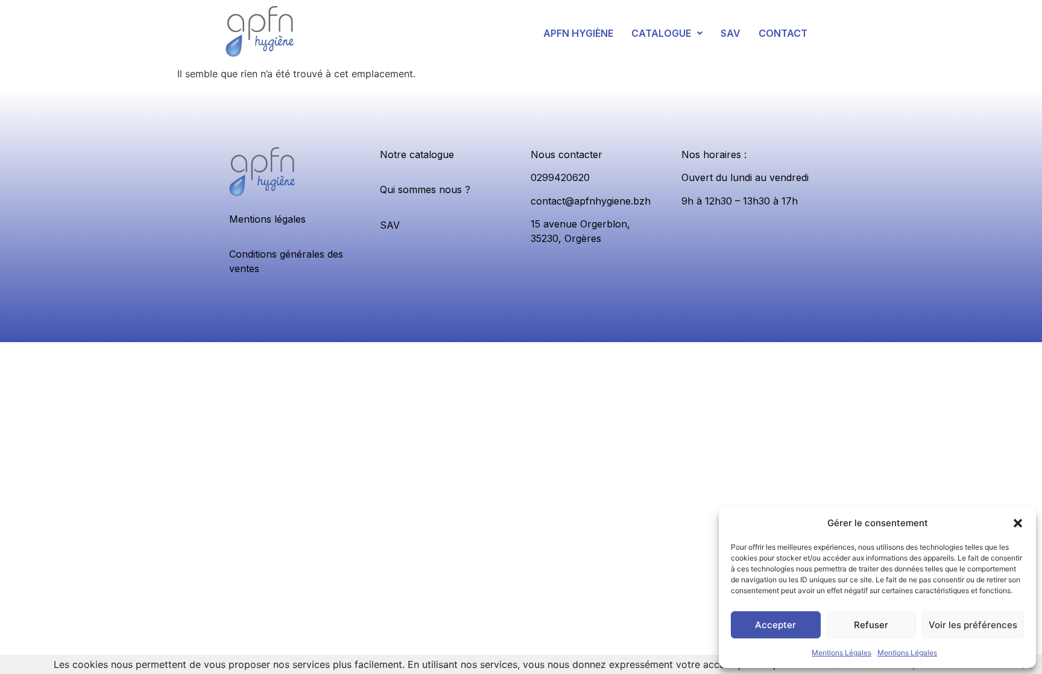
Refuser (871, 625)
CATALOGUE (661, 33)
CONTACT (783, 33)
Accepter (775, 625)
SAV (730, 33)
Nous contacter (566, 154)
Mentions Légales (841, 652)
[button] (1018, 523)
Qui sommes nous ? (425, 189)
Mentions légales (267, 219)
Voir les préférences (973, 625)
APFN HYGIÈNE (578, 33)
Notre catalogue (417, 154)
